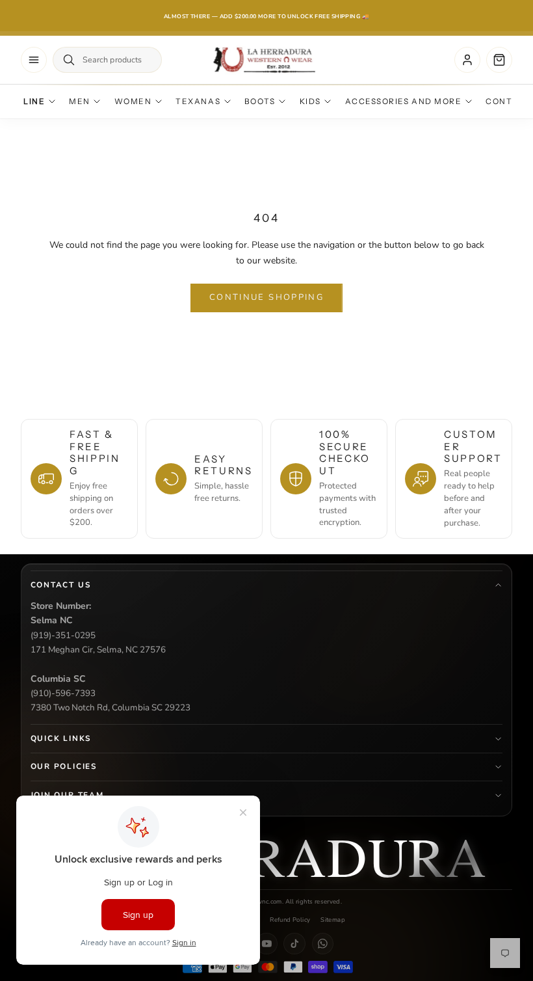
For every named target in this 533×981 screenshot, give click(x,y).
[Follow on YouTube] (266, 944)
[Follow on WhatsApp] (323, 944)
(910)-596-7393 (63, 693)
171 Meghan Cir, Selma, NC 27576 (98, 649)
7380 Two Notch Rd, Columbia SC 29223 (110, 707)
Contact (508, 101)
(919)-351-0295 (63, 635)
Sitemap (332, 919)
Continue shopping (266, 297)
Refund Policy (290, 919)
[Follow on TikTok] (294, 944)
